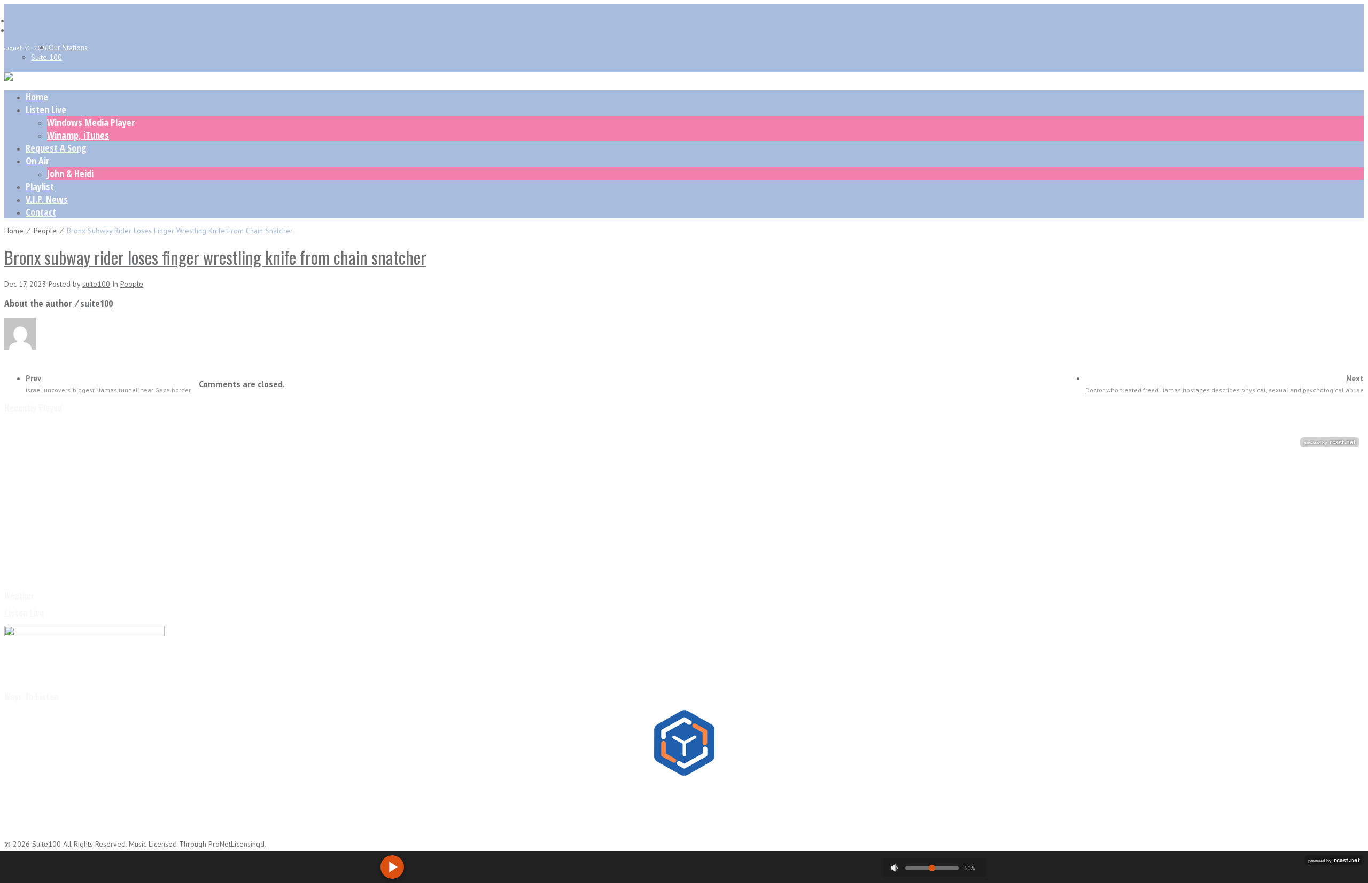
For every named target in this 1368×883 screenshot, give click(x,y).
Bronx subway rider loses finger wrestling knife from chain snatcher (215, 257)
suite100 (96, 284)
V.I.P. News (47, 199)
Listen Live (46, 109)
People (45, 230)
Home (37, 96)
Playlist (40, 186)
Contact (41, 212)
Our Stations (68, 47)
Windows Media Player (91, 122)
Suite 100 (46, 57)
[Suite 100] (8, 78)
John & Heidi (70, 173)
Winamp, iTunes (78, 135)
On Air (37, 160)
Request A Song (56, 147)
